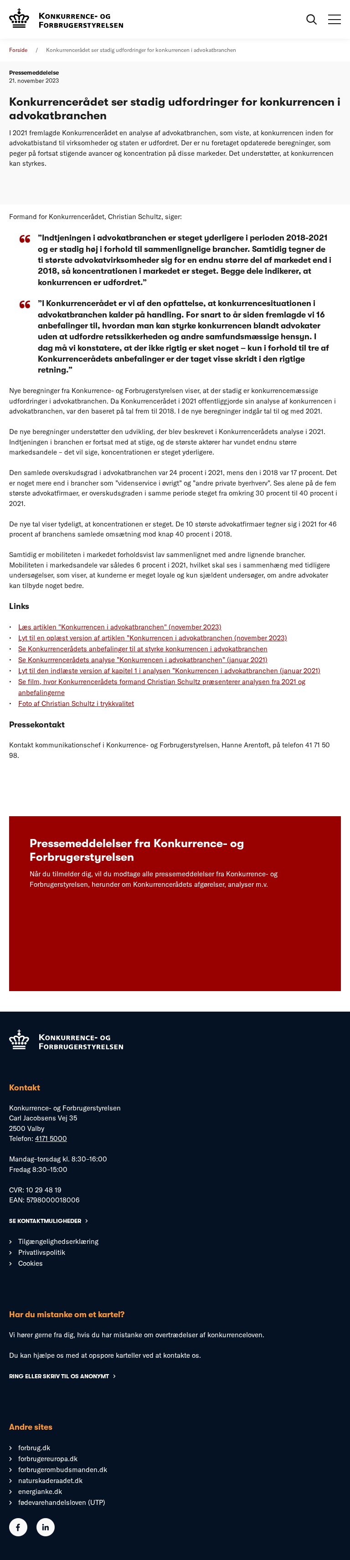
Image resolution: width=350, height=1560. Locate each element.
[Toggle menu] (334, 19)
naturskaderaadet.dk (50, 1480)
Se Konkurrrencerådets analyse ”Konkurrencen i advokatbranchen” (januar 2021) (143, 659)
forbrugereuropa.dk (47, 1458)
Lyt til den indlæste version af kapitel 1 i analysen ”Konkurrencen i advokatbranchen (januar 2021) (169, 670)
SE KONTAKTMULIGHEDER (45, 1220)
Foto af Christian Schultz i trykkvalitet (76, 703)
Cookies (30, 1263)
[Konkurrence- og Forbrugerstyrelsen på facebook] (18, 1533)
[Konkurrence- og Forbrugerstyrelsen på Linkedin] (45, 1533)
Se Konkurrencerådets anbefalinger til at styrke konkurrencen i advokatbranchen (143, 648)
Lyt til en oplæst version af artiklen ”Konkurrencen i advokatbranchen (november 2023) (152, 638)
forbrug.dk (34, 1447)
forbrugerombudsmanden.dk (62, 1469)
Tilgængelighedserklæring (58, 1241)
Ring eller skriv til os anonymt (59, 1376)
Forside (18, 49)
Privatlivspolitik (41, 1252)
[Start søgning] (311, 19)
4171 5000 (51, 1138)
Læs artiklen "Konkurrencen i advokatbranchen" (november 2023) (119, 627)
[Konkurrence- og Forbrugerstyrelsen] (66, 19)
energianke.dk (40, 1491)
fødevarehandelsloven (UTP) (61, 1502)
